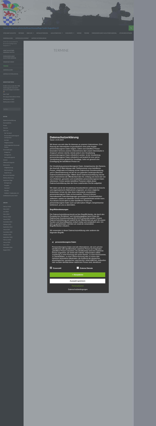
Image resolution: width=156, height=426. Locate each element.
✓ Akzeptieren (77, 275)
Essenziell (57, 268)
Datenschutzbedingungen (78, 289)
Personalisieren (78, 286)
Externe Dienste (86, 268)
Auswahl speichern (77, 281)
